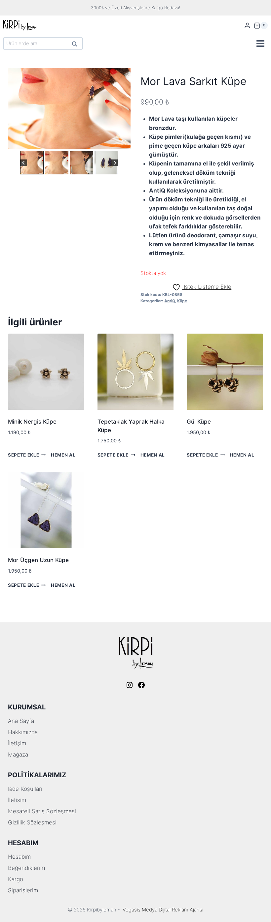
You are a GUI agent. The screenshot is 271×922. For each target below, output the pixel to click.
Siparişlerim (23, 890)
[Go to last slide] (23, 162)
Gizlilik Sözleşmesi (32, 822)
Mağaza (18, 754)
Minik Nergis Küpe (32, 421)
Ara (75, 44)
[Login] (247, 25)
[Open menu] (260, 43)
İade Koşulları (25, 789)
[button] (32, 162)
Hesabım (19, 856)
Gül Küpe (199, 421)
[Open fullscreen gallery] (124, 142)
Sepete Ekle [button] (23, 455)
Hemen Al (63, 455)
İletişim (17, 743)
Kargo (15, 879)
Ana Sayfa (21, 721)
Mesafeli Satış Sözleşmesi (42, 811)
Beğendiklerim (26, 868)
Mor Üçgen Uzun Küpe (38, 560)
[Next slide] (114, 162)
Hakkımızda (23, 732)
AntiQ (169, 300)
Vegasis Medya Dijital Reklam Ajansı (163, 910)
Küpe (182, 300)
